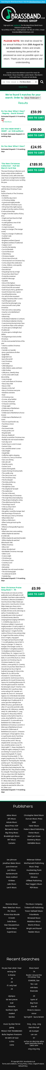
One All (34, 1006)
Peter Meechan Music (12, 907)
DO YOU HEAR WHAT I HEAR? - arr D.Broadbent (12, 129)
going (11, 1027)
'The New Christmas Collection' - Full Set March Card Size (10, 165)
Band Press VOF (11, 826)
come (12, 1045)
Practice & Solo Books (29, 77)
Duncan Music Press (34, 819)
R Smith (12, 918)
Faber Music (34, 826)
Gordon (12, 1017)
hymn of (34, 999)
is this (11, 1041)
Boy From (34, 1003)
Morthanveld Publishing (34, 863)
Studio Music (11, 928)
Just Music (11, 870)
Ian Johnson (12, 859)
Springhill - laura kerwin (34, 1017)
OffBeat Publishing (34, 880)
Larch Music (12, 887)
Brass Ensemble (18, 75)
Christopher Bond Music (34, 815)
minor (34, 1013)
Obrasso (34, 877)
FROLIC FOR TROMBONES (11, 1031)
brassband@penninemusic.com (23, 32)
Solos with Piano (14, 77)
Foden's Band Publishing (34, 829)
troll (11, 1003)
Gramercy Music (34, 839)
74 (34, 971)
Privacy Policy (22, 1064)
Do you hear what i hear (12, 968)
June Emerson (11, 866)
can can (34, 1034)
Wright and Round (34, 928)
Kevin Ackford (11, 877)
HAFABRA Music (33, 843)
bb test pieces (12, 999)
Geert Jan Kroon (33, 836)
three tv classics (33, 1010)
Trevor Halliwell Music (34, 911)
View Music (8, 122)
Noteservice (34, 873)
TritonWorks (34, 914)
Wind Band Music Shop (37, 2)
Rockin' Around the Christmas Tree (34, 976)
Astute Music (11, 822)
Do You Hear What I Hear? (13, 146)
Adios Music (12, 815)
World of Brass (34, 925)
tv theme (11, 975)
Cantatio (11, 843)
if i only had (12, 985)
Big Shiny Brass (11, 832)
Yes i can (34, 984)
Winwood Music (33, 918)
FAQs (30, 1064)
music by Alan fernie (11, 1024)
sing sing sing (34, 1049)
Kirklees (11, 880)
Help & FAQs (23, 87)
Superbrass (11, 932)
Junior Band (29, 75)
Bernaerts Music (12, 829)
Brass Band (7, 75)
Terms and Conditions (9, 1064)
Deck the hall (34, 1027)
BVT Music (11, 839)
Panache (11, 1006)
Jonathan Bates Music (12, 863)
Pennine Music (12, 904)
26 (12, 978)
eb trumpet (34, 1031)
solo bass (34, 987)
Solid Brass (11, 921)
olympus (11, 996)
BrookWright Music (12, 836)
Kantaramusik (11, 873)
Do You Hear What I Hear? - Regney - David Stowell (13, 112)
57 (34, 1038)
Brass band (34, 968)
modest (12, 1013)
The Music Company (34, 904)
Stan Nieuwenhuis (11, 925)
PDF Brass (34, 887)
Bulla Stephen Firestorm (12, 1034)
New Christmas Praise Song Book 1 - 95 (11, 588)
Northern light (12, 1010)
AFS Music (12, 819)
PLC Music (12, 911)
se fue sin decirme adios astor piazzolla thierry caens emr (34, 1043)
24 (12, 982)
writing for (11, 971)
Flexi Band (38, 75)
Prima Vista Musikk (12, 914)
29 (34, 996)
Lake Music (11, 884)
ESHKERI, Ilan (33, 980)
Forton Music (34, 832)
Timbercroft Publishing (33, 907)
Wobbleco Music (34, 921)
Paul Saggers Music (34, 884)
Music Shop (34, 866)
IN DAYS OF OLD (11, 1038)
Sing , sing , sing (34, 1024)
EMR (34, 822)
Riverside (34, 991)
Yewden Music (34, 932)
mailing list (17, 25)
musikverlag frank (33, 870)
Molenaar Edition (34, 859)
